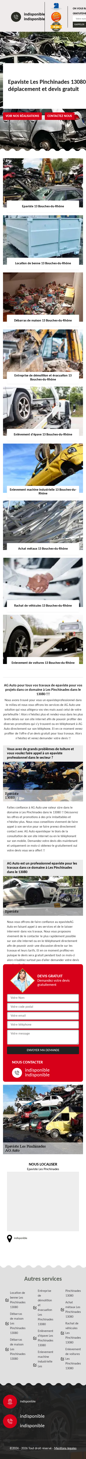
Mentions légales (65, 1448)
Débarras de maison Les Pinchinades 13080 (17, 1323)
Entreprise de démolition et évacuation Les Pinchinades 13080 (45, 1307)
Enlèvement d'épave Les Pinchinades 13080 (45, 1338)
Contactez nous (59, 116)
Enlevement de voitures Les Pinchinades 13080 (73, 1359)
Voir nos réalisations (22, 116)
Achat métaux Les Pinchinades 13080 (73, 1309)
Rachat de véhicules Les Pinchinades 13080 (73, 1333)
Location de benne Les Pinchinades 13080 (17, 1300)
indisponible (34, 14)
